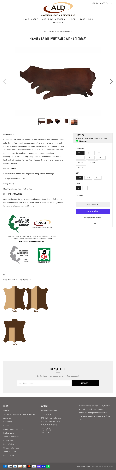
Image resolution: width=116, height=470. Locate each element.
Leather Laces (8, 433)
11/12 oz (93, 162)
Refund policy (8, 455)
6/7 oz (80, 158)
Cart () (104, 3)
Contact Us (58, 23)
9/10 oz (100, 158)
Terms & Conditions (10, 437)
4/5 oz (100, 153)
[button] (41, 122)
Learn (72, 19)
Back (88, 178)
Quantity (79, 195)
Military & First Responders (13, 429)
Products (6, 425)
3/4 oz (90, 153)
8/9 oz (90, 158)
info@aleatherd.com (49, 410)
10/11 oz (81, 162)
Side (79, 178)
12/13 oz (81, 167)
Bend (97, 178)
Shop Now (47, 19)
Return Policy (8, 444)
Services (60, 19)
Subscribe (84, 383)
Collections (7, 422)
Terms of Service (9, 452)
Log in (95, 3)
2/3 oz (80, 153)
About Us (7, 418)
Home (26, 19)
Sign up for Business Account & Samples (19, 414)
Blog (90, 19)
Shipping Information (11, 448)
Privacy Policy (8, 440)
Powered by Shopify (83, 466)
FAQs (82, 19)
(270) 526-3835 (47, 414)
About (34, 19)
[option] (58, 81)
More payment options (93, 217)
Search (6, 410)
